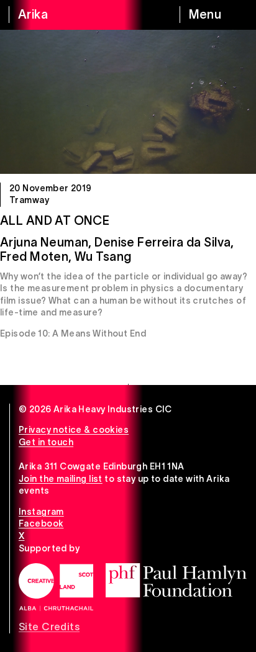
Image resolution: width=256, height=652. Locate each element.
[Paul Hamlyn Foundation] (176, 580)
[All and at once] (128, 102)
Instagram (41, 512)
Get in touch (46, 442)
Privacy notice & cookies (74, 430)
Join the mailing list (61, 479)
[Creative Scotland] (56, 587)
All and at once (54, 220)
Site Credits (49, 626)
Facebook (41, 523)
